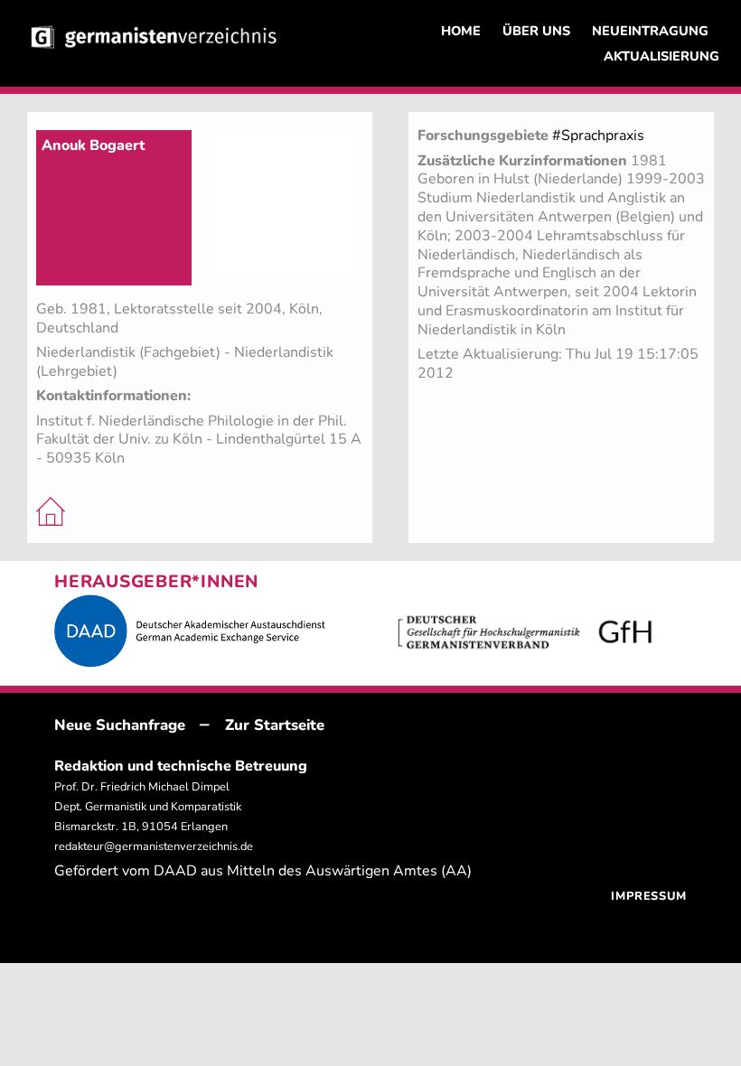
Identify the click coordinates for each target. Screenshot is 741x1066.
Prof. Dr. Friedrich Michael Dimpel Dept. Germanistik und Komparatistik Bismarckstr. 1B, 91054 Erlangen (147, 807)
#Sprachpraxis (598, 135)
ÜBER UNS (536, 31)
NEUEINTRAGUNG (650, 31)
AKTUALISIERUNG (661, 56)
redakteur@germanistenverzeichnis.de (153, 846)
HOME (461, 31)
